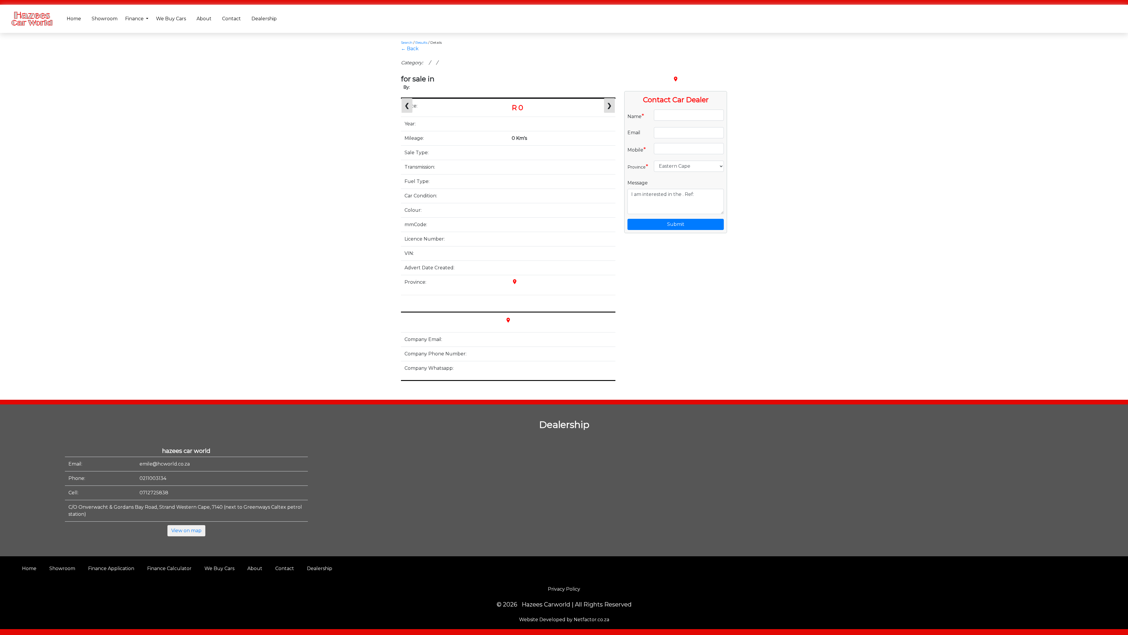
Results (421, 42)
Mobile (636, 149)
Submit (675, 224)
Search (406, 42)
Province (637, 166)
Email (633, 132)
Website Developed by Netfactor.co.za (564, 619)
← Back (410, 48)
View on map (186, 530)
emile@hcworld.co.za (165, 464)
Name (635, 116)
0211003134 (153, 478)
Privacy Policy (564, 589)
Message (637, 183)
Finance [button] (135, 18)
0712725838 (154, 492)
